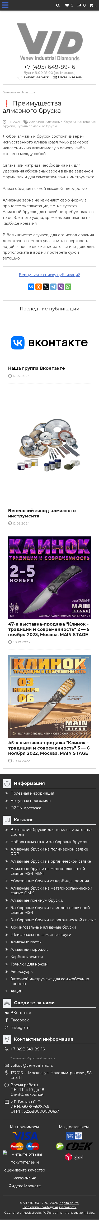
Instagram (20, 1027)
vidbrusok (36, 122)
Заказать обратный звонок (33, 1058)
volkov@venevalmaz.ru (32, 1065)
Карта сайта (69, 1203)
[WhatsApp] (68, 287)
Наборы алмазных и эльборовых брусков (49, 841)
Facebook (20, 1020)
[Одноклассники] (38, 287)
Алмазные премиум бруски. (37, 900)
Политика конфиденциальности (50, 1207)
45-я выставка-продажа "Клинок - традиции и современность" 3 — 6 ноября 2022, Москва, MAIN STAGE (49, 748)
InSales (89, 1212)
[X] (46, 287)
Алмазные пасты (26, 942)
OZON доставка (26, 808)
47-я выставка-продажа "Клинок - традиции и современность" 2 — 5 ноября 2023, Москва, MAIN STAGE (48, 629)
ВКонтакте (21, 1012)
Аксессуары (22, 971)
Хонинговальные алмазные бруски (43, 927)
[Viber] (61, 287)
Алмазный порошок (29, 949)
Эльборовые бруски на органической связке (53, 920)
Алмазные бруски (60, 122)
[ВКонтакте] (31, 287)
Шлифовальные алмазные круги (41, 934)
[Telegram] (53, 287)
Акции (16, 991)
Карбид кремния (27, 956)
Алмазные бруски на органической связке (51, 861)
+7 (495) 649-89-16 (49, 67)
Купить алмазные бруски (37, 126)
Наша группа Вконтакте (36, 368)
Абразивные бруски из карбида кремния (50, 880)
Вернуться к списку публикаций (49, 274)
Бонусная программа (31, 800)
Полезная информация (32, 793)
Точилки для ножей (29, 964)
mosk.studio (31, 1212)
